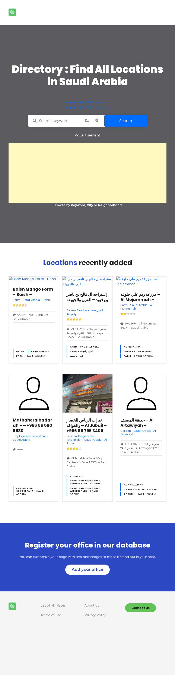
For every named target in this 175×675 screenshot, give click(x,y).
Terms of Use (51, 615)
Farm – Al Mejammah (138, 351)
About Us (92, 605)
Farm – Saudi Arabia (30, 356)
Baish (20, 351)
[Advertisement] (87, 173)
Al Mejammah (133, 347)
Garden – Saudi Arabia (140, 494)
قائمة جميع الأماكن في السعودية (87, 102)
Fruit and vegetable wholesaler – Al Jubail (86, 482)
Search (125, 121)
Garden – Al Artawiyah (140, 489)
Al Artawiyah (133, 485)
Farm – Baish (40, 351)
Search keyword (34, 120)
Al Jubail (76, 476)
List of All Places (53, 605)
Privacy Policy (95, 615)
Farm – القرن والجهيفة (81, 351)
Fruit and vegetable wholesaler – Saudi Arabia (85, 491)
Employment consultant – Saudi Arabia (30, 491)
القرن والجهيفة (76, 356)
